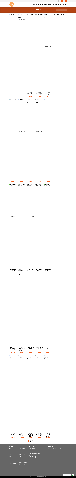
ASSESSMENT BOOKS (58, 17)
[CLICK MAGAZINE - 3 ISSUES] (30, 52)
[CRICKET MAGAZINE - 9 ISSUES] (39, 137)
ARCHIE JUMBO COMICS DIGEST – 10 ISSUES (13, 348)
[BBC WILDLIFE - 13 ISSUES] (39, 307)
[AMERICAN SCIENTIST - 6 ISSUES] (48, 222)
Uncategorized (56, 27)
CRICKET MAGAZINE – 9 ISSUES (39, 179)
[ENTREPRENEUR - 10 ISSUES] (22, 394)
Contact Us (11, 458)
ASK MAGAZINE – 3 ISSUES (13, 179)
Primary (55, 20)
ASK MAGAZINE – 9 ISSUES (21, 179)
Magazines (56, 25)
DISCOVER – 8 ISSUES (13, 435)
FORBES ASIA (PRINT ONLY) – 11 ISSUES (30, 435)
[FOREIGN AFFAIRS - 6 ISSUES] (39, 394)
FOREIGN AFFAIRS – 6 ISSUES (39, 435)
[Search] (59, 1)
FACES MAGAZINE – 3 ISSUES (22, 263)
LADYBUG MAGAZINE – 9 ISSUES (21, 26)
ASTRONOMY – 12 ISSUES (30, 348)
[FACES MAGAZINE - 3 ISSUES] (22, 222)
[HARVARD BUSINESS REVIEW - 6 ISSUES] (48, 394)
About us (10, 450)
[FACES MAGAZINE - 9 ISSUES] (30, 222)
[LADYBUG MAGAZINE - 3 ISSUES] (13, 19)
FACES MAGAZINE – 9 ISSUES (31, 263)
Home (34, 4)
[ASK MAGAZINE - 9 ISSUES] (22, 137)
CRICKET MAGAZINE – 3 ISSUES (30, 179)
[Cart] (66, 1)
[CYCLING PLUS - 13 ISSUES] (48, 307)
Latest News (64, 4)
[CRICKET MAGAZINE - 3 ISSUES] (30, 137)
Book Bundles (56, 23)
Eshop (59, 4)
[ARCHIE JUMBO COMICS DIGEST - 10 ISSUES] (13, 307)
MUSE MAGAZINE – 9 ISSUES (13, 263)
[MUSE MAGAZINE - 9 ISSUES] (13, 222)
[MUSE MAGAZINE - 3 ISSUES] (48, 137)
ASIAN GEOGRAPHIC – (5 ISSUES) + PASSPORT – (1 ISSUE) (22, 349)
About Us (37, 4)
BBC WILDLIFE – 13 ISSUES (39, 348)
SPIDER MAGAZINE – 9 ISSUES (48, 94)
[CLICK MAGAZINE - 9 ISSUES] (39, 52)
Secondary (56, 22)
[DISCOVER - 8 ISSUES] (13, 394)
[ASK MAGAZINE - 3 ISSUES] (13, 137)
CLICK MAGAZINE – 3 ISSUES (30, 94)
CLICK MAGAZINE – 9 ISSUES (39, 94)
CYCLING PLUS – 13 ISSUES (48, 348)
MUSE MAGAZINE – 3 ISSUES (48, 179)
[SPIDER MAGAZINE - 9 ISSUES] (48, 52)
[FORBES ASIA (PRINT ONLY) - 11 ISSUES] (30, 394)
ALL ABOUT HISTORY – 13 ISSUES (39, 263)
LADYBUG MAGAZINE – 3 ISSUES (12, 26)
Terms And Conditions (13, 463)
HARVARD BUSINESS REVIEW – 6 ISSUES (48, 435)
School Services (43, 4)
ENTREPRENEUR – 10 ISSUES (22, 435)
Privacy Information (12, 461)
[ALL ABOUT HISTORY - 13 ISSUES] (39, 222)
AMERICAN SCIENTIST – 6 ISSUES (48, 263)
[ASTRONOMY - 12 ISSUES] (30, 307)
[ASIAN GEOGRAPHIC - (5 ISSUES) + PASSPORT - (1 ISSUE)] (22, 307)
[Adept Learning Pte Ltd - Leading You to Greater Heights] (14, 4)
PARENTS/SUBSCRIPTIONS (52, 4)
